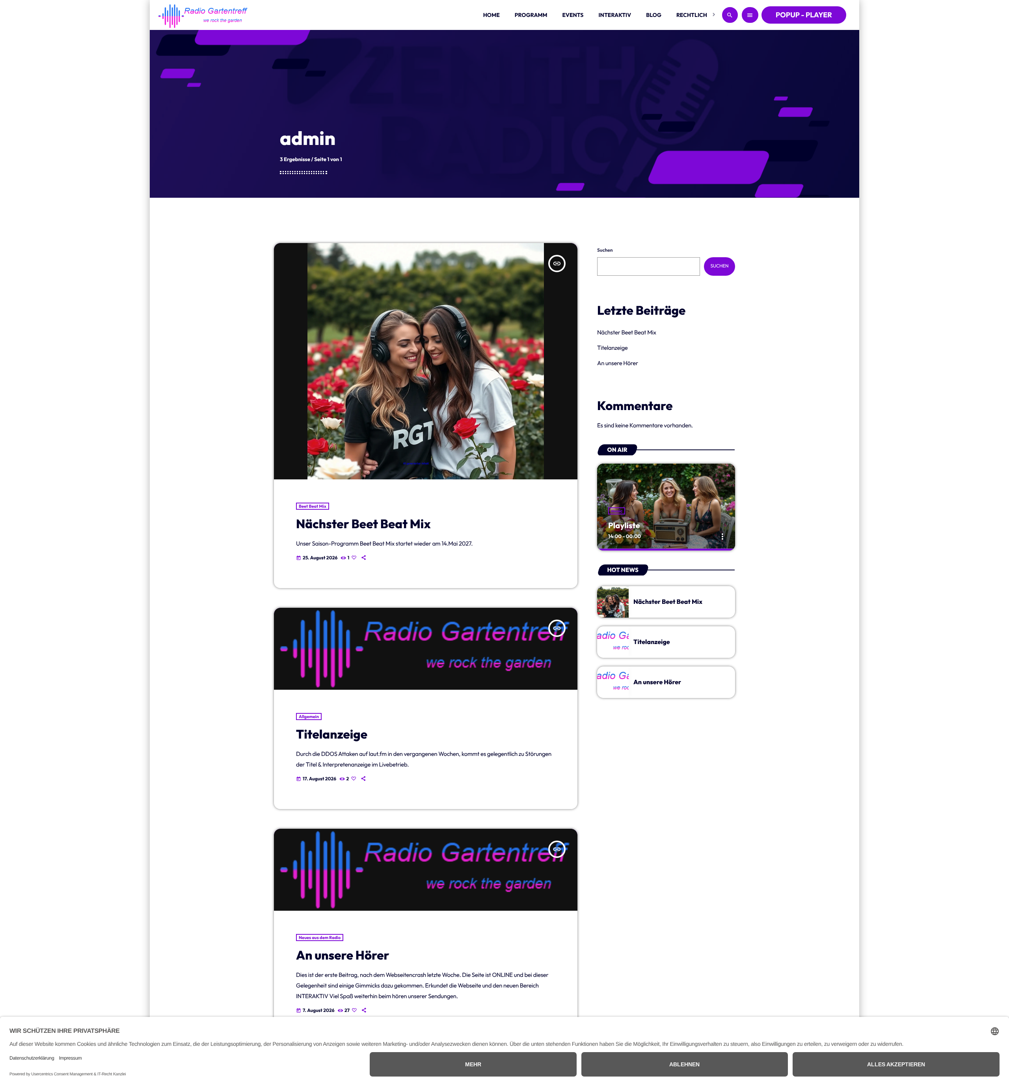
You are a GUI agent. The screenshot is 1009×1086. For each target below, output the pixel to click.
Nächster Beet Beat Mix (363, 524)
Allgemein (309, 716)
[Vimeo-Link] (203, 15)
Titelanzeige (331, 734)
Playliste (624, 526)
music (616, 511)
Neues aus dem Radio (320, 937)
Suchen (605, 250)
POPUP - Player (804, 14)
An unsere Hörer (342, 955)
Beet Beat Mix (312, 506)
